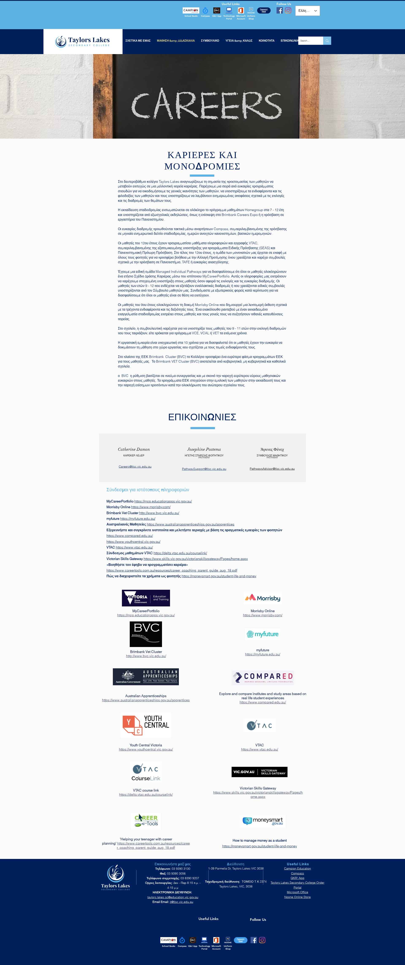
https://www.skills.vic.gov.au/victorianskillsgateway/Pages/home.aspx (196, 559)
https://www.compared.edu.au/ (130, 536)
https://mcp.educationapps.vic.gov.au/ (163, 501)
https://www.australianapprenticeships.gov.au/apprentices (190, 524)
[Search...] (327, 41)
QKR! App (297, 878)
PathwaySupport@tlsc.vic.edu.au (204, 469)
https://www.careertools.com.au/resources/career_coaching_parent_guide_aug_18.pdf (172, 570)
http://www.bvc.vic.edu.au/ (159, 513)
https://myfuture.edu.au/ (137, 518)
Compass (297, 873)
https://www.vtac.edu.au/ (134, 547)
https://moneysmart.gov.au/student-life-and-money (219, 576)
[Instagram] (288, 10)
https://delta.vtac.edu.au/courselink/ (180, 553)
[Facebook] (280, 10)
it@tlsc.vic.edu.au (181, 902)
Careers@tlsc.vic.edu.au (135, 466)
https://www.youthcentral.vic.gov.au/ (133, 541)
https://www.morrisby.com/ (150, 507)
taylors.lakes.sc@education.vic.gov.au (172, 897)
